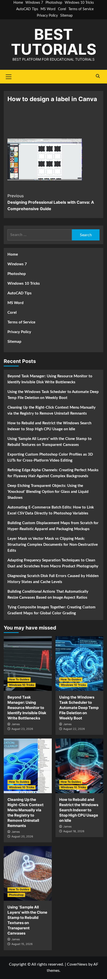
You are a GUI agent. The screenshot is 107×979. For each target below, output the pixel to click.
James (15, 724)
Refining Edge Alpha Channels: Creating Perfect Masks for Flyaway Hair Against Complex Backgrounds (53, 473)
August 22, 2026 (74, 729)
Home (18, 2)
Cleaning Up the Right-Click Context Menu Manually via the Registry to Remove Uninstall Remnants (51, 410)
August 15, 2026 (22, 944)
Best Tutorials (53, 41)
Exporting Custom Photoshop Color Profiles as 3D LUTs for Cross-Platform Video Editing (50, 457)
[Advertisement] (53, 123)
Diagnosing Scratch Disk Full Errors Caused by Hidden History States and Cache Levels (53, 579)
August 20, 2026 (22, 836)
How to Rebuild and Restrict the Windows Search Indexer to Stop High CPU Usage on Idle (49, 426)
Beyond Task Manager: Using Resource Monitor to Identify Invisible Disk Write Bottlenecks (49, 379)
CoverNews (77, 964)
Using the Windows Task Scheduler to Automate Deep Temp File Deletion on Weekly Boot (53, 395)
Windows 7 (34, 2)
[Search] (98, 76)
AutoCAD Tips (27, 9)
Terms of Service (81, 9)
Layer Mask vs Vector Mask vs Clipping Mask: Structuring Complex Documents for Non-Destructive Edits (52, 544)
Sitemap (66, 15)
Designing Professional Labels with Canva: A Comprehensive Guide (50, 202)
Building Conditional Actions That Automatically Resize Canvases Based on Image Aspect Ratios (47, 594)
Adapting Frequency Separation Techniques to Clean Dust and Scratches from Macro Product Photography (52, 563)
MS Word (48, 9)
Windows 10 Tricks (79, 2)
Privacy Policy (47, 15)
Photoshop (54, 2)
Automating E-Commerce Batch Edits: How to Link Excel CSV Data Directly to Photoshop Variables (50, 510)
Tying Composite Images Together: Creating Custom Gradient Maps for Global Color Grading (51, 610)
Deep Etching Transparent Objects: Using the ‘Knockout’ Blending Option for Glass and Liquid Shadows (48, 492)
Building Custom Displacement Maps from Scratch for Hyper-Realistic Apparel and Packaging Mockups (53, 526)
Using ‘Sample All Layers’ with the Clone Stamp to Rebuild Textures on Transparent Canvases (49, 442)
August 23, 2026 (22, 729)
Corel (62, 9)
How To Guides (19, 679)
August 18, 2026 (73, 831)
